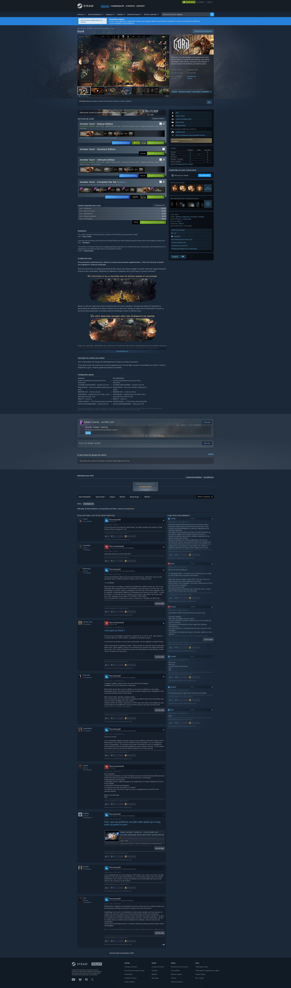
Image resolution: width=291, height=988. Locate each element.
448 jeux (85, 900)
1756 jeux (86, 815)
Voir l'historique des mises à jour (181, 239)
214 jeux (85, 571)
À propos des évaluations (194, 477)
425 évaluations (87, 817)
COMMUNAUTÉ (117, 6)
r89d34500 (86, 545)
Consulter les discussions (179, 245)
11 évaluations (87, 730)
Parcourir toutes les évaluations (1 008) (122, 953)
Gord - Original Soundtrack (144, 126)
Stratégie (90, 28)
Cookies (173, 978)
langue (209, 2)
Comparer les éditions (158, 118)
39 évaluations (87, 869)
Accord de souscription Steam (134, 970)
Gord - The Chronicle (93, 164)
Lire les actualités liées (178, 242)
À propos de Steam (130, 967)
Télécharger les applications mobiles (207, 970)
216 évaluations (87, 521)
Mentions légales (176, 974)
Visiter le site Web (177, 230)
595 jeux (85, 768)
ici (119, 461)
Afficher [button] (147, 497)
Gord (98, 126)
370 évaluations (87, 677)
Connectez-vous (84, 101)
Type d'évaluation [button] (84, 497)
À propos (130, 6)
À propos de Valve (158, 967)
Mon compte (199, 978)
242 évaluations (87, 770)
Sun (84, 898)
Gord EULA (174, 141)
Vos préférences (209, 477)
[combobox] (186, 14)
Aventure (174, 91)
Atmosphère (205, 91)
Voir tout (210, 454)
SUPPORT (140, 6)
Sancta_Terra (87, 622)
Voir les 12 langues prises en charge (182, 164)
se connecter (200, 2)
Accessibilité (175, 970)
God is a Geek (86, 236)
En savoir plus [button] (204, 175)
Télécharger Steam (201, 967)
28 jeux (85, 548)
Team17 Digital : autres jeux (99, 422)
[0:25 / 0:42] (123, 60)
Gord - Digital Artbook (108, 126)
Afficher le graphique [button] (203, 497)
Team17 (189, 78)
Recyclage (155, 978)
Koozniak (86, 675)
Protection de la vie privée (179, 967)
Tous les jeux (81, 28)
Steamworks (128, 974)
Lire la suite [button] (160, 603)
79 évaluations (87, 902)
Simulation (194, 217)
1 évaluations (86, 550)
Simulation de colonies (185, 91)
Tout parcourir (159, 205)
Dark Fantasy (196, 91)
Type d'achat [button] (100, 497)
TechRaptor (86, 243)
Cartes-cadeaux (129, 982)
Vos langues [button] (88, 504)
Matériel (154, 974)
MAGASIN (105, 6)
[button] (81, 14)
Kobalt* (85, 765)
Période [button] (122, 497)
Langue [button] (112, 497)
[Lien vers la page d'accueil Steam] (85, 8)
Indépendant (186, 217)
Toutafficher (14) (208, 203)
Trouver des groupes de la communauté (184, 249)
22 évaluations (87, 573)
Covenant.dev (191, 76)
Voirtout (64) (208, 188)
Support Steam (200, 974)
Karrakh (86, 866)
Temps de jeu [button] (134, 497)
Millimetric (87, 568)
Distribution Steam (130, 978)
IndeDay (86, 813)
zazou (85, 519)
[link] (139, 143)
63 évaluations (87, 624)
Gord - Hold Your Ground (125, 126)
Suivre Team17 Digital (96, 427)
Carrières (155, 970)
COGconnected (88, 251)
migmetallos (87, 728)
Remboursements (177, 982)
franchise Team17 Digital (102, 28)
